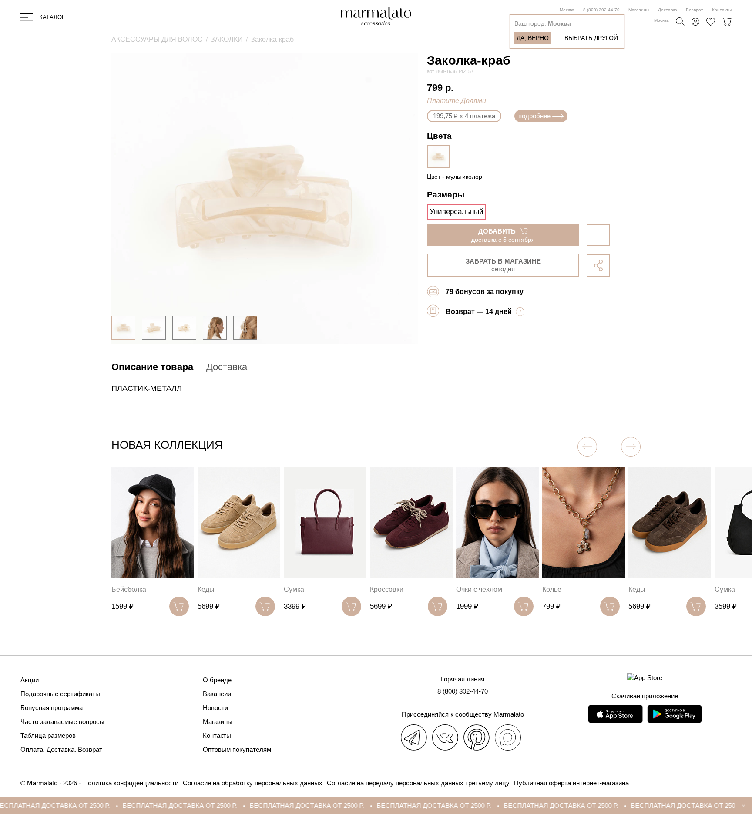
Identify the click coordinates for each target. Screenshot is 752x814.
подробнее (534, 116)
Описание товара (152, 366)
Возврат (694, 9)
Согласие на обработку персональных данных (252, 783)
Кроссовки (300, 589)
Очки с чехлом (393, 589)
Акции (29, 680)
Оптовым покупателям (237, 749)
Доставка (667, 9)
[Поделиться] (598, 265)
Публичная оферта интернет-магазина (571, 783)
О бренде (217, 680)
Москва (567, 9)
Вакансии (217, 693)
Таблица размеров (48, 735)
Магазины (638, 9)
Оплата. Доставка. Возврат (61, 749)
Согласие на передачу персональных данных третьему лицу (418, 783)
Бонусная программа (51, 707)
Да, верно (533, 37)
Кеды (119, 589)
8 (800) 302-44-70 (601, 9)
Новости (215, 707)
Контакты (722, 9)
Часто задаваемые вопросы (62, 721)
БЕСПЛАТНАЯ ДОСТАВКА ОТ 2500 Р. (148, 805)
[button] (631, 447)
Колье (465, 589)
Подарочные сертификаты (60, 693)
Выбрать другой (591, 37)
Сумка (208, 589)
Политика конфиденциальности (130, 783)
